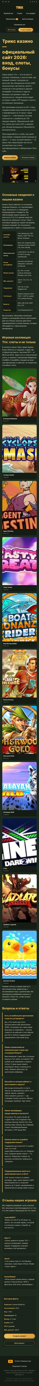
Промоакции (12, 19)
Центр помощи (27, 19)
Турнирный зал (19, 25)
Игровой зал (8, 13)
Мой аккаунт (12, 30)
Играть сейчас (10, 157)
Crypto (19, 13)
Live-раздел (30, 13)
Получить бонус (28, 157)
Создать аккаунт (25, 30)
